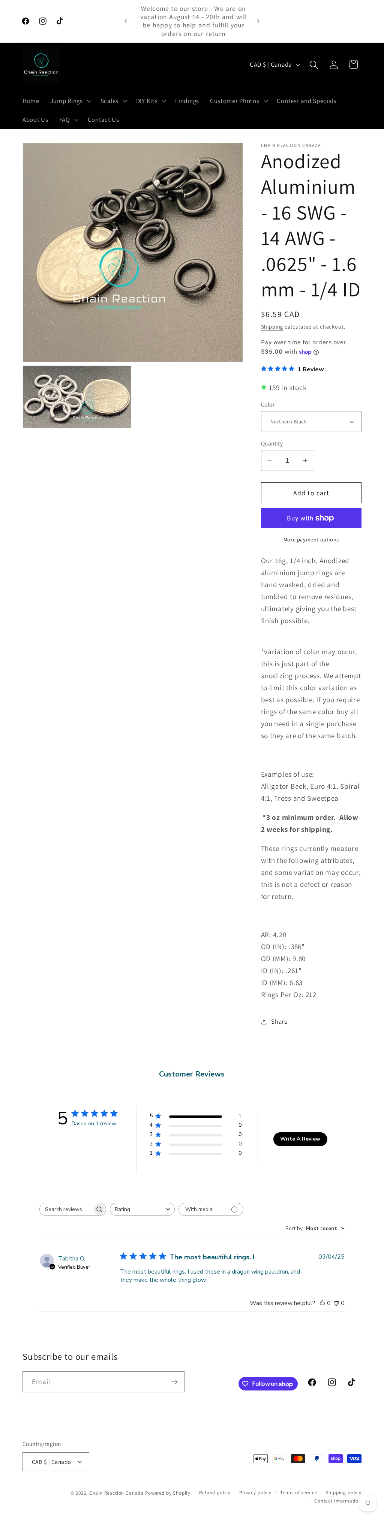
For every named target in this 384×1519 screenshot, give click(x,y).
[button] (70, 100)
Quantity (272, 443)
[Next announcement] (258, 21)
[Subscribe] (174, 1381)
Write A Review (300, 1138)
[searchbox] (66, 1209)
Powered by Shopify (167, 1493)
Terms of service (298, 1492)
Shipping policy (344, 1492)
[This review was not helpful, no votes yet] (336, 1303)
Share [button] (279, 1021)
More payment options (311, 539)
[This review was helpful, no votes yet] (322, 1303)
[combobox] (142, 1209)
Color (267, 404)
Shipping (272, 326)
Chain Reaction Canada (116, 1493)
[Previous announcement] (125, 21)
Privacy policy (255, 1492)
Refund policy (215, 1492)
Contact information (338, 1501)
